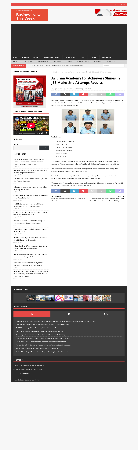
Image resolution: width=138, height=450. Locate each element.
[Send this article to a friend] (92, 95)
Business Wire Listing (83, 62)
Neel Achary (70, 89)
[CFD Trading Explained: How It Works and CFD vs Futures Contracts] (31, 298)
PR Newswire (57, 62)
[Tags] (68, 314)
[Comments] (106, 314)
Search (15, 144)
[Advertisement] (69, 39)
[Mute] (42, 133)
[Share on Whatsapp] (110, 95)
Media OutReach (43, 62)
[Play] (16, 133)
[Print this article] (101, 95)
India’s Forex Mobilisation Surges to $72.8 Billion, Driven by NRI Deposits (39, 331)
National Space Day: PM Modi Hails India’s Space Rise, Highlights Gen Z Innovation (43, 352)
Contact (93, 57)
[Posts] (31, 314)
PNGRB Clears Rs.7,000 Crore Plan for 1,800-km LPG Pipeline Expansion (39, 328)
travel (82, 57)
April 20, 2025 (58, 89)
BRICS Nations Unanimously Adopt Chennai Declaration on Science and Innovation (43, 338)
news (35, 57)
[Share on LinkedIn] (74, 95)
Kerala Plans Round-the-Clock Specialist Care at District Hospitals (37, 348)
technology (70, 57)
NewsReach (106, 57)
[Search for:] (114, 65)
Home (15, 57)
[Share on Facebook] (55, 95)
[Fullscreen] (46, 133)
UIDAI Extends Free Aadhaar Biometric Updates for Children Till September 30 (41, 342)
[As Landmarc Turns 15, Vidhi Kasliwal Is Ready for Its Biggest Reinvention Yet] (106, 298)
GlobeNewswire (29, 62)
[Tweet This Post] (65, 95)
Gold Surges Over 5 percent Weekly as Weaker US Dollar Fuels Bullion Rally (40, 335)
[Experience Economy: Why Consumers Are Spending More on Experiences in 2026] (49, 298)
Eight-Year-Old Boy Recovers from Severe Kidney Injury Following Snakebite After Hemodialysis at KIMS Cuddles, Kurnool (30, 273)
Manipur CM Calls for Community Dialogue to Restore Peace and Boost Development (43, 345)
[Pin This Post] (83, 95)
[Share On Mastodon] (119, 95)
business (25, 57)
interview (16, 62)
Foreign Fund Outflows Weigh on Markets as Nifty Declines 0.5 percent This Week (42, 325)
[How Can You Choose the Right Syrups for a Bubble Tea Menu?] (87, 298)
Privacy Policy (110, 62)
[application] (31, 125)
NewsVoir (69, 62)
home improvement (52, 57)
